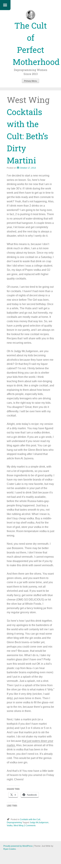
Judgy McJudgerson (39, 822)
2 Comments (30, 825)
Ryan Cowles (9, 849)
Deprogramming (14, 822)
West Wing (18, 825)
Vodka (10, 825)
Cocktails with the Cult (30, 819)
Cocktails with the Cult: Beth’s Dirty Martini (27, 136)
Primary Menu (30, 81)
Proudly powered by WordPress (18, 846)
